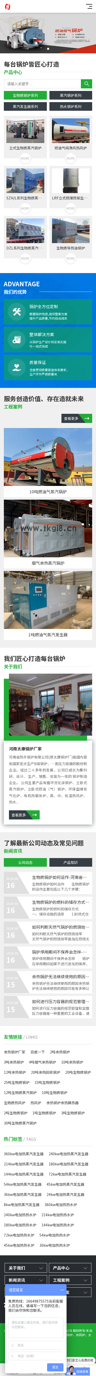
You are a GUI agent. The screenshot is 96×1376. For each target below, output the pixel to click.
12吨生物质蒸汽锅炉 (20, 1092)
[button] (48, 49)
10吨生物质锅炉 (54, 1092)
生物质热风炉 (14, 1102)
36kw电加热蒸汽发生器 (22, 1194)
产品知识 (70, 862)
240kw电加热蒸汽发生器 (68, 1153)
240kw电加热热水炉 (20, 1214)
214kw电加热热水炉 (57, 1214)
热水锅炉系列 (70, 106)
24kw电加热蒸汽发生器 (65, 1194)
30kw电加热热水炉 (54, 1245)
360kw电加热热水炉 (61, 1204)
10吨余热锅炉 (72, 1062)
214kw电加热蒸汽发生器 (24, 1163)
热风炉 (35, 1102)
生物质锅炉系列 (25, 95)
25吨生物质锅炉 (16, 1082)
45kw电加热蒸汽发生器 (65, 1184)
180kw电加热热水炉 (20, 1224)
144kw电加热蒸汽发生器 (24, 1174)
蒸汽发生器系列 (25, 106)
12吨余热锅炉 (15, 1072)
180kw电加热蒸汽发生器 (68, 1163)
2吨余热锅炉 (60, 1051)
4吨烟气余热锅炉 (42, 1062)
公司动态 (25, 862)
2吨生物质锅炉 (15, 1112)
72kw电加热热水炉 (19, 1235)
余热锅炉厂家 (14, 1051)
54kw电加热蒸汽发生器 (22, 1184)
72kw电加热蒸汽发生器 (67, 1174)
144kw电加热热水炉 (57, 1224)
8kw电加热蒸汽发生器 (21, 1204)
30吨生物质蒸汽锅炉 (20, 1123)
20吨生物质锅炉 (78, 1072)
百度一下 (37, 1051)
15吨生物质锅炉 (47, 1082)
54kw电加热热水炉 (54, 1235)
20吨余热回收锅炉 (45, 1072)
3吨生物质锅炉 (73, 1112)
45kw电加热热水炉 (19, 1245)
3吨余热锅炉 (14, 1062)
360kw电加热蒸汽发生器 (24, 1153)
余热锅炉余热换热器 (62, 1102)
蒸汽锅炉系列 (70, 95)
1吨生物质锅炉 (44, 1112)
